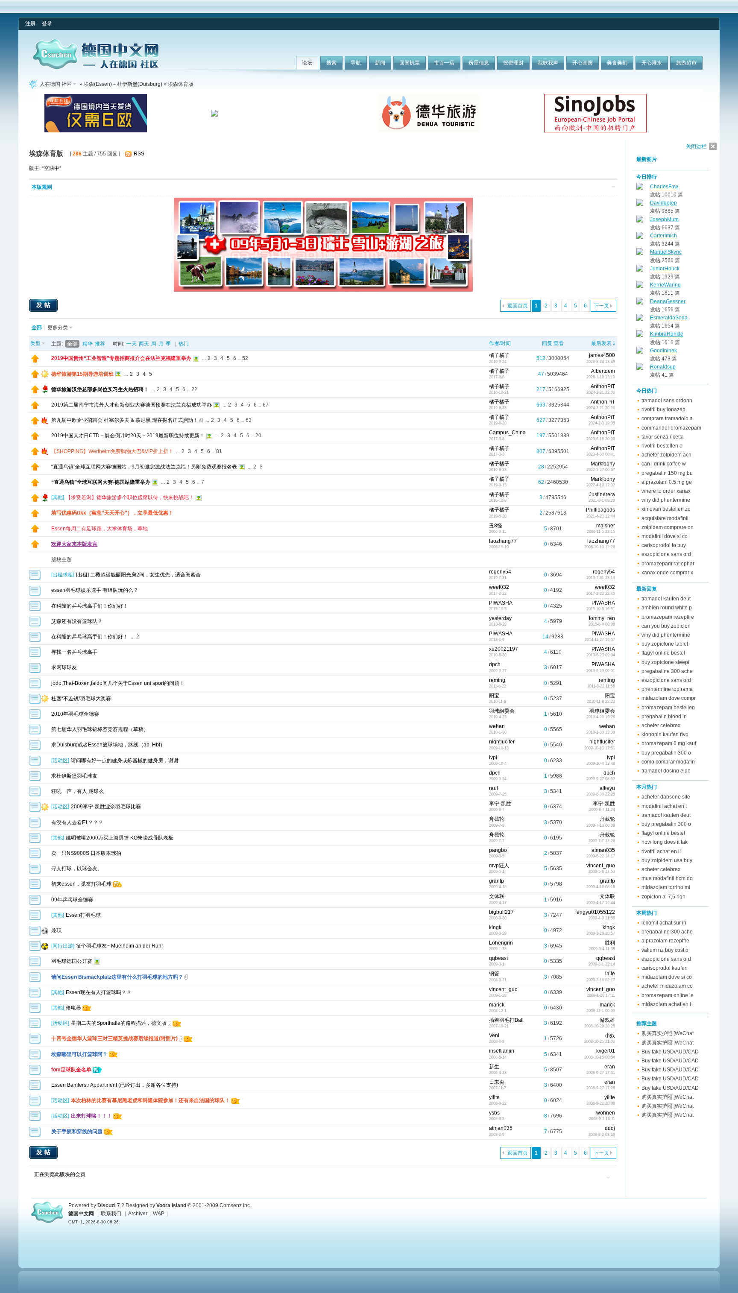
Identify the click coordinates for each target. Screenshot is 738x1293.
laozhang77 (503, 541)
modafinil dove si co (664, 536)
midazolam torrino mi (665, 887)
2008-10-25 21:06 (599, 1041)
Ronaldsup (663, 367)
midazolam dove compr (668, 698)
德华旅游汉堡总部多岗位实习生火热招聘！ (100, 389)
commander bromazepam (671, 428)
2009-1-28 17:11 (601, 995)
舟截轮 (496, 819)
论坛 (307, 63)
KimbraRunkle (666, 334)
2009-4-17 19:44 (600, 903)
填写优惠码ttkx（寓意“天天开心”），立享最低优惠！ (112, 513)
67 (266, 405)
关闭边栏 (696, 146)
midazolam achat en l (666, 1004)
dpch (495, 664)
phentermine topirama (667, 689)
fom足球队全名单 (71, 1070)
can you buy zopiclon (666, 626)
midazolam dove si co (666, 977)
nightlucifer (502, 742)
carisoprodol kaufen (664, 968)
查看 (559, 343)
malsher (605, 526)
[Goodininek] (639, 352)
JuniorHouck (664, 269)
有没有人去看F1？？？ (77, 822)
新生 (494, 1067)
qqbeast (498, 958)
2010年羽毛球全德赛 (75, 714)
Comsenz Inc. (235, 1205)
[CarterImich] (639, 237)
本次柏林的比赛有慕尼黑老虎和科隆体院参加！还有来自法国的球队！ (150, 1100)
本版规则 (42, 187)
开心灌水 (651, 63)
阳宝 (494, 696)
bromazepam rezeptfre (667, 617)
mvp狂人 (499, 866)
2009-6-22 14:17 (600, 856)
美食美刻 (617, 63)
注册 (30, 23)
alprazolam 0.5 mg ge (666, 482)
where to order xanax (666, 491)
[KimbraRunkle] (639, 335)
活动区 (60, 761)
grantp (496, 881)
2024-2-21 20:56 (600, 408)
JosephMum (664, 219)
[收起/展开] (613, 187)
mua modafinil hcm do (667, 878)
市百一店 (444, 63)
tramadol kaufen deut (666, 599)
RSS (139, 154)
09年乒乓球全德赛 (72, 900)
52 (245, 358)
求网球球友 (64, 667)
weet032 (499, 587)
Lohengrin (501, 943)
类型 (35, 343)
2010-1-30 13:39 (600, 732)
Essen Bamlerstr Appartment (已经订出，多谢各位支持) (114, 1085)
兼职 (56, 930)
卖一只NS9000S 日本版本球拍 (86, 853)
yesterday (500, 618)
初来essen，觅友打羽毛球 (81, 884)
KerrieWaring (665, 285)
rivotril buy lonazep (663, 409)
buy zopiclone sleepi (665, 662)
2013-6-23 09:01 (600, 671)
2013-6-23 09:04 (600, 655)
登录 (47, 23)
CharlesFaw (664, 187)
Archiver (137, 1214)
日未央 (496, 1082)
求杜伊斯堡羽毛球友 (74, 776)
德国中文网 (81, 1214)
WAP (158, 1214)
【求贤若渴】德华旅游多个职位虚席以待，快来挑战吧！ (130, 497)
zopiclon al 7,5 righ (663, 897)
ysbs (494, 1113)
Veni (494, 1035)
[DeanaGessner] (639, 303)
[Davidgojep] (639, 204)
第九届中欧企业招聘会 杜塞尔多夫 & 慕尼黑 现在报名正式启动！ (124, 420)
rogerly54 (500, 572)
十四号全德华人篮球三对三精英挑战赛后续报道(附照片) (114, 1038)
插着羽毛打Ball (506, 1020)
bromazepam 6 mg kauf (668, 743)
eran (609, 1067)
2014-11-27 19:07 (600, 640)
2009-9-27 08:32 (600, 779)
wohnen (605, 1113)
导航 (356, 63)
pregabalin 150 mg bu (667, 473)
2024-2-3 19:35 (602, 423)
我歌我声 (548, 63)
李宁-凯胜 (500, 804)
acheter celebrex (660, 725)
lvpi (493, 758)
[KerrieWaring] (639, 286)
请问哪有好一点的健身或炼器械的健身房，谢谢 (125, 761)
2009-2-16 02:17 (600, 980)
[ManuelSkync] (639, 253)
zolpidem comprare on (667, 527)
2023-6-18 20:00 (600, 439)
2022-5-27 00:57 (600, 470)
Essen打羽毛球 (83, 915)
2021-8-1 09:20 (602, 500)
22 (194, 389)
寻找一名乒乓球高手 (74, 652)
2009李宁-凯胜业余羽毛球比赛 (106, 807)
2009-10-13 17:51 (599, 748)
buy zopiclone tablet (664, 644)
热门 (184, 344)
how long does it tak (664, 842)
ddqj (610, 1128)
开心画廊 (582, 63)
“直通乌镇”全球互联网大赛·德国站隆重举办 (100, 482)
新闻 (380, 63)
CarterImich (663, 236)
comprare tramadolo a (667, 418)
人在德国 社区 (56, 84)
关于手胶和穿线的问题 (76, 1132)
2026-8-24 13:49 (600, 362)
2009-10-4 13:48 (600, 763)
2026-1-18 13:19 (600, 377)
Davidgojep (663, 203)
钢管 (494, 974)
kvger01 (605, 1051)
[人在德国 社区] (95, 67)
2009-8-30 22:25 (600, 794)
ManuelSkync (666, 252)
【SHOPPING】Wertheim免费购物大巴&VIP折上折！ (112, 451)
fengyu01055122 (595, 912)
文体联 (496, 896)
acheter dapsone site (665, 797)
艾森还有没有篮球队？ (76, 621)
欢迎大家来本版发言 (74, 544)
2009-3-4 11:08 (602, 949)
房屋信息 (479, 63)
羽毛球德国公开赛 (71, 961)
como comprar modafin (668, 762)
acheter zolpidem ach (666, 455)
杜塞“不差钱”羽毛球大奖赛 (81, 699)
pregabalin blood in (664, 717)
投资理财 (513, 63)
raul (493, 788)
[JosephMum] (639, 221)
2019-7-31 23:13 (600, 578)
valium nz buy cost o (664, 950)
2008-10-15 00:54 (599, 1057)
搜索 (331, 63)
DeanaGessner (667, 301)
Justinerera (602, 494)
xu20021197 (503, 649)
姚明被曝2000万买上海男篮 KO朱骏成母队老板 (119, 838)
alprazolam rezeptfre (665, 941)
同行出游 (63, 946)
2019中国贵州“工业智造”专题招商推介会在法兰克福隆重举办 (121, 358)
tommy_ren (602, 618)
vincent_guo (600, 866)
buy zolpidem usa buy (666, 860)
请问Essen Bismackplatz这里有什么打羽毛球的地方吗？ (117, 977)
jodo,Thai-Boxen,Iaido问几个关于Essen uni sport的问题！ (117, 683)
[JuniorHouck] (639, 270)
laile (610, 974)
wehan (497, 726)
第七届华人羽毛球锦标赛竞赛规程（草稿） (100, 729)
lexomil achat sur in (663, 923)
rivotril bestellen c (661, 446)
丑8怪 (495, 526)
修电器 (73, 1008)
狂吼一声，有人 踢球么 (77, 791)
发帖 (44, 304)
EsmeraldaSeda (669, 318)
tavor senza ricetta (662, 437)
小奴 (610, 1035)
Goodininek (663, 351)
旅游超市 (686, 63)
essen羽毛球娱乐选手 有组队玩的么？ (94, 590)
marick (496, 1005)
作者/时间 (500, 343)
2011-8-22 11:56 (601, 686)
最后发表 (601, 343)
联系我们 (111, 1214)
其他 (58, 497)
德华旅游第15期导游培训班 (82, 374)
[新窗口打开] (35, 361)
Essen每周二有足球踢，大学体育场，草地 (99, 529)
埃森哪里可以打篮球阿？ (79, 1054)
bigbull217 (501, 912)
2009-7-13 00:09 (600, 825)
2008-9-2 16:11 (602, 1119)
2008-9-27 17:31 (600, 1073)
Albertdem (603, 371)
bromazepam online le (667, 995)
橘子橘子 (499, 355)
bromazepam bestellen (668, 708)
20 (258, 436)
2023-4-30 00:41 (600, 454)
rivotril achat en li (661, 851)
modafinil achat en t (664, 806)
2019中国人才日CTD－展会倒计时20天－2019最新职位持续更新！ (128, 436)
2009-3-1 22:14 (602, 964)
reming (497, 680)
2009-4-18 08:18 (600, 887)
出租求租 (63, 575)
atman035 (603, 850)
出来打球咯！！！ (91, 1116)
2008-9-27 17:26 (600, 1088)
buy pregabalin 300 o (666, 753)
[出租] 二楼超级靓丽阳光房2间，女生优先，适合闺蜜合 (138, 575)
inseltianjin (501, 1051)
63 (249, 420)
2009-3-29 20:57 (600, 933)
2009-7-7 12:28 (602, 841)
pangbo (498, 850)
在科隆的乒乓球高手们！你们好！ (89, 606)
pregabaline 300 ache (667, 671)
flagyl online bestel (663, 653)
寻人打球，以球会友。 (76, 869)
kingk (495, 927)
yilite (494, 1097)
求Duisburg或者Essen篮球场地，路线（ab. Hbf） (108, 745)
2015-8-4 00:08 (602, 624)
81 (219, 451)
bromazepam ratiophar (667, 564)
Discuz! (106, 1205)
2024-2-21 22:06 (600, 392)
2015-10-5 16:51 (600, 609)
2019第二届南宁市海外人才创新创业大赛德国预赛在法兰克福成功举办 (131, 405)
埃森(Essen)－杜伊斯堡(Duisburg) (123, 84)
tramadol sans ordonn (666, 401)
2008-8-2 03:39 (602, 1134)
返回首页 (517, 306)
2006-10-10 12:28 (599, 547)
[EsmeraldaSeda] (639, 319)
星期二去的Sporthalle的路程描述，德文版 (119, 1023)
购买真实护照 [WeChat (667, 1033)
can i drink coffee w (663, 464)
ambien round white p (666, 608)
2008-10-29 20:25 (599, 1026)
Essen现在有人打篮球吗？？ (99, 992)
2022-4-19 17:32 (600, 485)
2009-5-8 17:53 (602, 871)
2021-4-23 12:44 (600, 516)
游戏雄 (607, 1020)
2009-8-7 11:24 (602, 809)
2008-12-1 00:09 (600, 1011)
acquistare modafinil (664, 518)
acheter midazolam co (667, 986)
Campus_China (507, 433)
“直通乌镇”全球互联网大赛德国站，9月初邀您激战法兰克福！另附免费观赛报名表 (144, 467)
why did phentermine (665, 500)
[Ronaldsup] (639, 368)
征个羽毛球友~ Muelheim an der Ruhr (119, 946)
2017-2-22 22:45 (600, 593)
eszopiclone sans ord (666, 554)
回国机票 (409, 63)
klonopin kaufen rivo (664, 734)
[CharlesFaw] (639, 188)
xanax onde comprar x (667, 573)
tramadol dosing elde (666, 771)
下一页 (601, 306)
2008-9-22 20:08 (600, 1103)
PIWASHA (500, 603)
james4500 (602, 355)
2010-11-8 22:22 (601, 701)
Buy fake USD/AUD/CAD (670, 1052)
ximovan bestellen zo (666, 509)
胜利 (610, 943)
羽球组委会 (502, 711)
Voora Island (171, 1205)
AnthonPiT (603, 386)
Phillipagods (600, 510)
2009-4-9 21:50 (602, 918)
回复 (547, 343)
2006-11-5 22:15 (601, 531)
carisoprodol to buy (663, 545)
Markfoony (603, 464)
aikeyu (607, 788)
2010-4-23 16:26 (600, 717)
